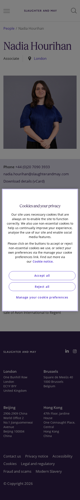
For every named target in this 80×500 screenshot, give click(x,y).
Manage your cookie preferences (42, 297)
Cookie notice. (43, 261)
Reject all (42, 287)
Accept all (42, 275)
